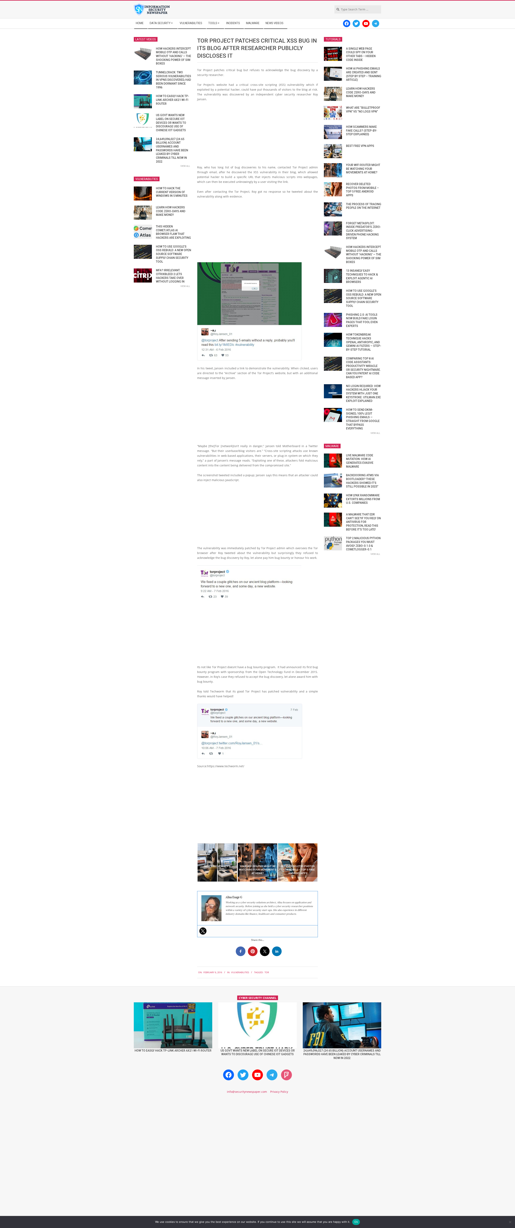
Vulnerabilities (240, 972)
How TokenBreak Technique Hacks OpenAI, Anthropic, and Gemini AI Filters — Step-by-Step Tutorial (363, 342)
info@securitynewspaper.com (247, 1092)
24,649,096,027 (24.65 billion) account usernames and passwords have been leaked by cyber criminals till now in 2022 (172, 150)
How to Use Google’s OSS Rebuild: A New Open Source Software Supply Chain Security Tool (173, 254)
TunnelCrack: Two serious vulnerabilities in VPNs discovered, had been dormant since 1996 (173, 80)
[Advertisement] (257, 135)
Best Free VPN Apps (360, 145)
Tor (267, 972)
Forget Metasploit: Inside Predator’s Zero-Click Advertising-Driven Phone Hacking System (363, 231)
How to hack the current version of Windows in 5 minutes (171, 192)
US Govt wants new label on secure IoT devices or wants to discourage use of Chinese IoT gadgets (171, 123)
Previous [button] (194, 862)
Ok (356, 1221)
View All (185, 165)
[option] (217, 862)
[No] (510, 1222)
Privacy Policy (279, 1092)
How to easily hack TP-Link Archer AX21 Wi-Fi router (172, 99)
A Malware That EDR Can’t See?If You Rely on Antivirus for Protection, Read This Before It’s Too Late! (363, 522)
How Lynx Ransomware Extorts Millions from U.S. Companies (363, 499)
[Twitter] (203, 931)
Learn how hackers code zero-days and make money (170, 211)
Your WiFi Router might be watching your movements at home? (363, 168)
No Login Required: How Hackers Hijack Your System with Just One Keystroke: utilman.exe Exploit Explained (363, 393)
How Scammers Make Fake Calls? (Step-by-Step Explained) (361, 130)
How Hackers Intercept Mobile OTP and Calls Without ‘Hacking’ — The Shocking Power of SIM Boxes (173, 56)
